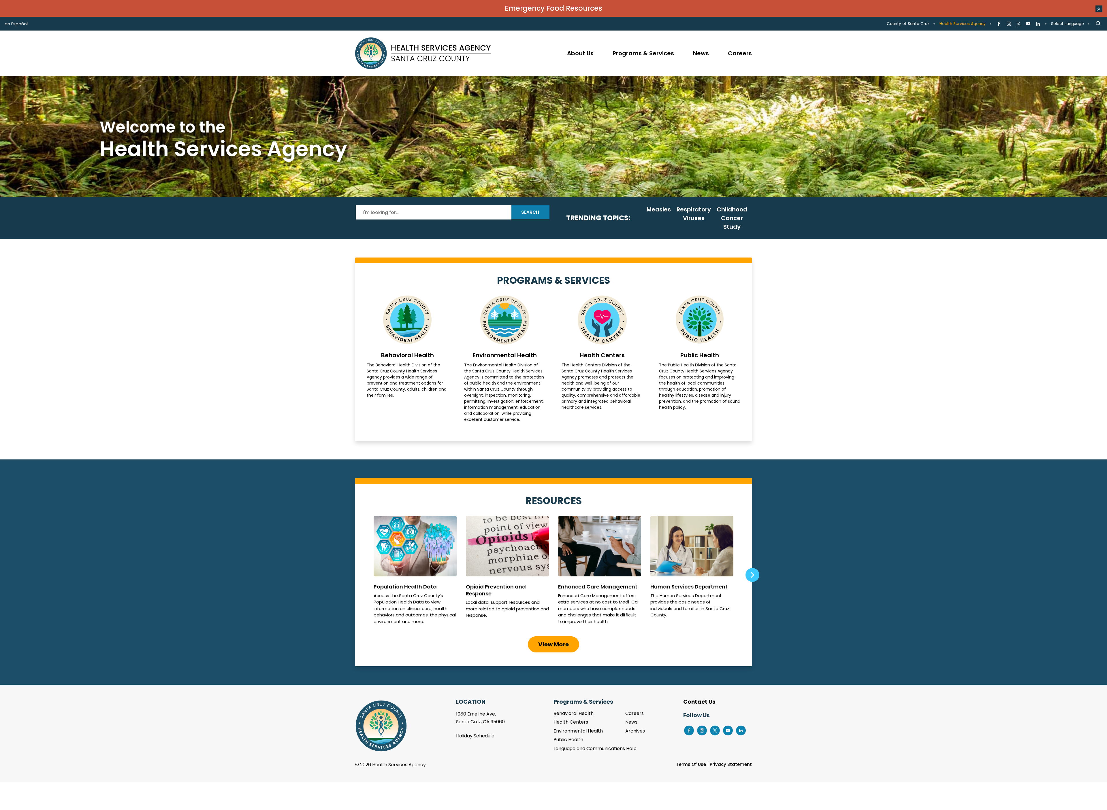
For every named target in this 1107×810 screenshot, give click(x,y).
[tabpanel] (553, 136)
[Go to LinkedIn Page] (1038, 24)
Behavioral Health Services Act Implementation (553, 136)
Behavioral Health (407, 359)
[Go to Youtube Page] (1028, 24)
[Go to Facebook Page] (999, 24)
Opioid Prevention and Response (507, 572)
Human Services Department (691, 572)
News (631, 722)
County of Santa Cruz (908, 24)
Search (530, 212)
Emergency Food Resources (553, 8)
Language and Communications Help (595, 748)
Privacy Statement (731, 764)
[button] (1099, 9)
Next (752, 575)
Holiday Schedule (475, 736)
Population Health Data (415, 572)
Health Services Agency (963, 24)
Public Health (699, 359)
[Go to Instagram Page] (1009, 24)
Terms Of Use (691, 764)
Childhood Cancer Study (732, 218)
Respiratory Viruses (694, 213)
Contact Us (699, 702)
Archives (635, 731)
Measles (659, 209)
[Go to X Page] (1018, 24)
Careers (634, 713)
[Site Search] (1098, 23)
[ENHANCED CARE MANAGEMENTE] (599, 572)
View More (553, 644)
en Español (16, 23)
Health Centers (602, 359)
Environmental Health (505, 359)
